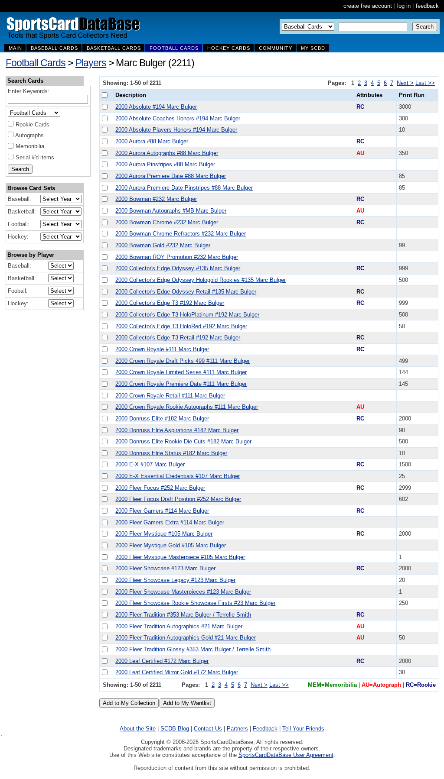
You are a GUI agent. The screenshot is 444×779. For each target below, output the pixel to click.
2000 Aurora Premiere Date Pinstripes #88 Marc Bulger (184, 187)
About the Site (138, 728)
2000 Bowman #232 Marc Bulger (156, 199)
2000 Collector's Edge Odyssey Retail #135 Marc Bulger (185, 291)
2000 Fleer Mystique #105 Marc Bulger (163, 533)
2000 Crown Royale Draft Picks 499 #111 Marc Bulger (182, 361)
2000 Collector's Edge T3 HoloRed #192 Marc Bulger (181, 326)
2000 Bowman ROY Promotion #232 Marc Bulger (176, 257)
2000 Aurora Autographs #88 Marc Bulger (166, 153)
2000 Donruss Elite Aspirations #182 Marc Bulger (176, 430)
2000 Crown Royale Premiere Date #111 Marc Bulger (181, 384)
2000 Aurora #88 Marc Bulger (151, 141)
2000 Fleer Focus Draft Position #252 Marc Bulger (178, 499)
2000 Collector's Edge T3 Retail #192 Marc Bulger (177, 337)
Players (91, 62)
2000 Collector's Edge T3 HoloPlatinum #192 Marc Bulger (187, 314)
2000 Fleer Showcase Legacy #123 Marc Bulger (175, 580)
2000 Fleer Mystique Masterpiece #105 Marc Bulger (180, 557)
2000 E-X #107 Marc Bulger (150, 464)
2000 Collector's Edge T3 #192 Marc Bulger (169, 303)
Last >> (425, 83)
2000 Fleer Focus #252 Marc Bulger (160, 488)
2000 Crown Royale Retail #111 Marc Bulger (170, 395)
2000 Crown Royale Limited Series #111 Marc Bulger (181, 372)
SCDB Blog (174, 728)
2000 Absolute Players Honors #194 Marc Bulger (176, 129)
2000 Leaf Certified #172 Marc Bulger (162, 661)
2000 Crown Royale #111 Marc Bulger (162, 349)
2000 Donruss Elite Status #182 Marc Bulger (171, 453)
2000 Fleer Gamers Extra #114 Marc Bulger (169, 522)
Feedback (265, 728)
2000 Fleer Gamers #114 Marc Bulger (162, 510)
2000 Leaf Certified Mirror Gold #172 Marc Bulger (176, 672)
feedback (427, 6)
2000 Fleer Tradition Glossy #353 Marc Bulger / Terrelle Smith (193, 649)
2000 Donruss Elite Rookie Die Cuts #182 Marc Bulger (183, 441)
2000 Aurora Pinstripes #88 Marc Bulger (165, 164)
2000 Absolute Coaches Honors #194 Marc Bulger (177, 118)
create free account (367, 6)
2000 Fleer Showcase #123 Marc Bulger (165, 568)
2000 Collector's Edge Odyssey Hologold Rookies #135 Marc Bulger (200, 280)
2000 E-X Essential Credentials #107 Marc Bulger (177, 476)
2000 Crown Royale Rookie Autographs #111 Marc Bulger (186, 407)
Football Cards (35, 62)
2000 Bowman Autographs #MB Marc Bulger (170, 210)
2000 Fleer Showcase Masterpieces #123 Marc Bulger (183, 591)
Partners (237, 728)
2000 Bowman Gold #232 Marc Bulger (162, 245)
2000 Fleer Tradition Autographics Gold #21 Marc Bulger (185, 637)
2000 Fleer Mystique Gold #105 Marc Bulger (170, 545)
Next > (405, 83)
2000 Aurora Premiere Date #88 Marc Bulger (170, 176)
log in (404, 6)
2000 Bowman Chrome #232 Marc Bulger (166, 222)
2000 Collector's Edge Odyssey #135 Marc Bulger (177, 268)
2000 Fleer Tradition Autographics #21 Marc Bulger (178, 626)
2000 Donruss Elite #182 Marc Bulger (162, 418)
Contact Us (208, 728)
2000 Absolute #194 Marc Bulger (156, 106)
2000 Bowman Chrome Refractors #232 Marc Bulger (180, 233)
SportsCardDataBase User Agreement (285, 755)
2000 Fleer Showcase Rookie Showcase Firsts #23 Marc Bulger (195, 603)
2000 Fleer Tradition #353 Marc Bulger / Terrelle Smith (183, 614)
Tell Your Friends (303, 728)
